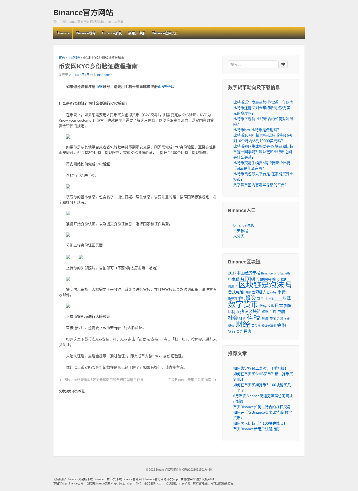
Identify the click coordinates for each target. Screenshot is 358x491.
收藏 (287, 298)
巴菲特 (271, 292)
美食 (287, 318)
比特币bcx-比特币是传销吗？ (257, 130)
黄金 (239, 331)
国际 (248, 292)
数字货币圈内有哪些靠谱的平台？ (260, 185)
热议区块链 (250, 311)
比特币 (233, 312)
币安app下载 (175, 479)
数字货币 (243, 304)
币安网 (232, 298)
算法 (265, 319)
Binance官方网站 (83, 12)
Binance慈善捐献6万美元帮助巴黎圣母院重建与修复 (104, 380)
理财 (265, 312)
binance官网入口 (133, 479)
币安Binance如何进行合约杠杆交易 (262, 407)
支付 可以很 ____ (269, 298)
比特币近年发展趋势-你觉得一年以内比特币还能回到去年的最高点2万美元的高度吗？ (263, 107)
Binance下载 (102, 479)
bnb (276, 273)
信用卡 (232, 286)
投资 (251, 298)
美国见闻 (276, 319)
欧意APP (190, 479)
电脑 (281, 312)
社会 (233, 318)
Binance (62, 33)
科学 (242, 319)
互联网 (247, 279)
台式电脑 (236, 292)
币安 (99, 86)
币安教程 (74, 58)
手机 (241, 298)
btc (282, 273)
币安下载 (116, 479)
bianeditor (104, 75)
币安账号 (165, 86)
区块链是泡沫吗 (265, 285)
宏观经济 (259, 292)
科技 (253, 317)
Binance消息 (112, 33)
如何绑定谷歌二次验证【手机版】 (260, 368)
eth (287, 273)
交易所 (282, 279)
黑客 (248, 331)
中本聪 (233, 279)
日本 (279, 305)
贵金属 (256, 326)
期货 (287, 306)
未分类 (238, 236)
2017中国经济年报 (244, 273)
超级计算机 (269, 325)
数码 (263, 306)
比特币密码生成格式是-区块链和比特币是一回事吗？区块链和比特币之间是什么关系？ (263, 151)
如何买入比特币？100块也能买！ (260, 423)
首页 (62, 58)
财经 (242, 324)
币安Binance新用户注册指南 (189, 380)
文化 (271, 305)
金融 (281, 325)
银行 (231, 331)
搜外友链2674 (205, 479)
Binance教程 (86, 33)
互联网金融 (266, 279)
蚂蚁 (231, 326)
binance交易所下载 (80, 479)
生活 (272, 312)
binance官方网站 (156, 479)
